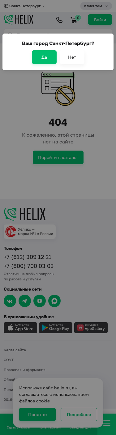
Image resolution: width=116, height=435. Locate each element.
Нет (72, 57)
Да (44, 57)
